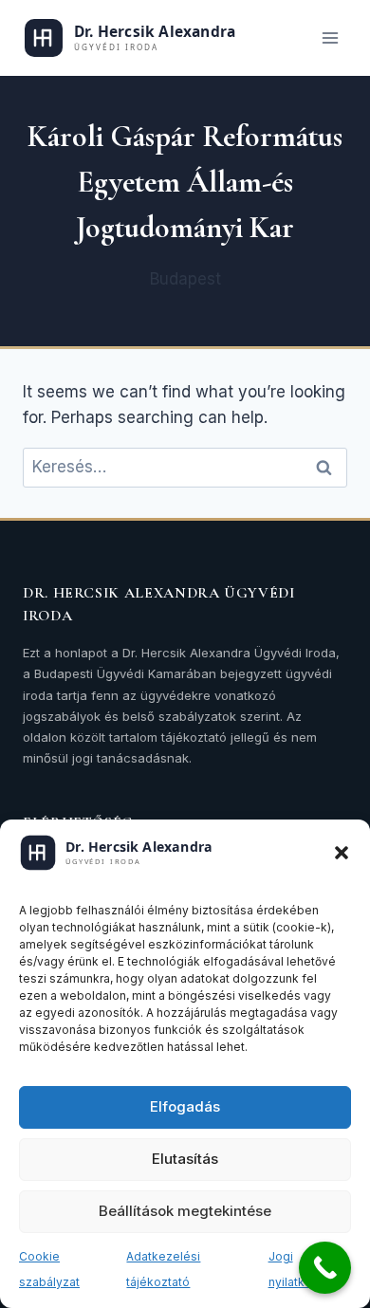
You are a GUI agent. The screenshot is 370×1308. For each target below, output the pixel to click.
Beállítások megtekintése (185, 1211)
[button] (341, 852)
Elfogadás (185, 1106)
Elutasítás (185, 1159)
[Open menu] (329, 37)
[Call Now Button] (325, 1268)
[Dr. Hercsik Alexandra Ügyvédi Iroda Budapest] (158, 38)
